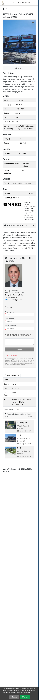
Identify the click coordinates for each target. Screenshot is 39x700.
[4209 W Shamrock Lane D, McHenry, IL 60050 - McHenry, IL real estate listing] (10, 450)
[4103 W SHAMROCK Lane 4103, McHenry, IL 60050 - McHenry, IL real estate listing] (10, 437)
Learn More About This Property (19, 258)
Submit (19, 349)
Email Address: (10, 325)
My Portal (27, 2)
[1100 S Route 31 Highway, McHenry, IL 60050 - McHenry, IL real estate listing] (10, 425)
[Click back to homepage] (2, 2)
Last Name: (9, 319)
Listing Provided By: (30, 206)
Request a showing (17, 225)
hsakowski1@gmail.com (14, 300)
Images (17, 61)
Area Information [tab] (12, 375)
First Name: (9, 312)
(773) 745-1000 (12, 297)
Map (23, 61)
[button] (35, 3)
